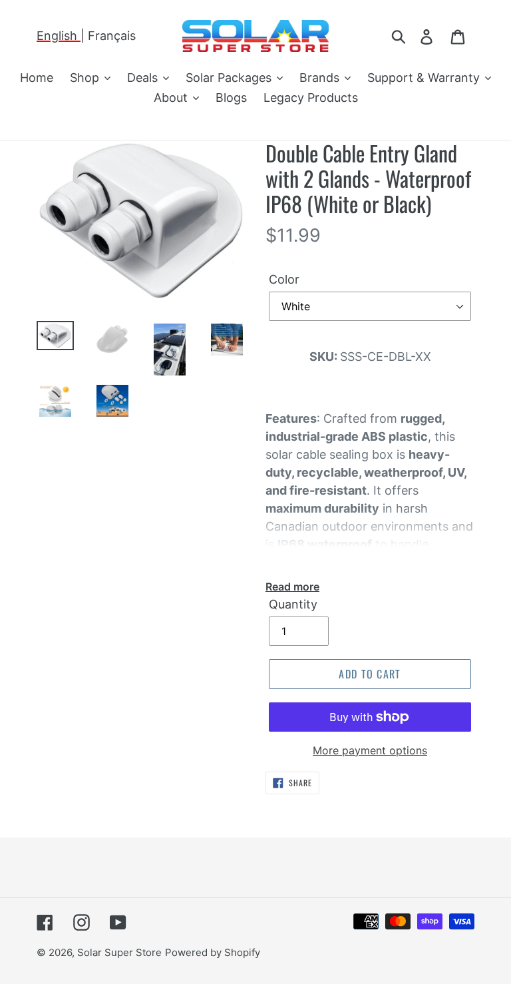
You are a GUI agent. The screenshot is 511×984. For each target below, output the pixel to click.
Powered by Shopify (212, 952)
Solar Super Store (119, 952)
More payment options (370, 750)
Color (284, 279)
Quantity (293, 604)
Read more (292, 586)
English (59, 36)
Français (112, 36)
